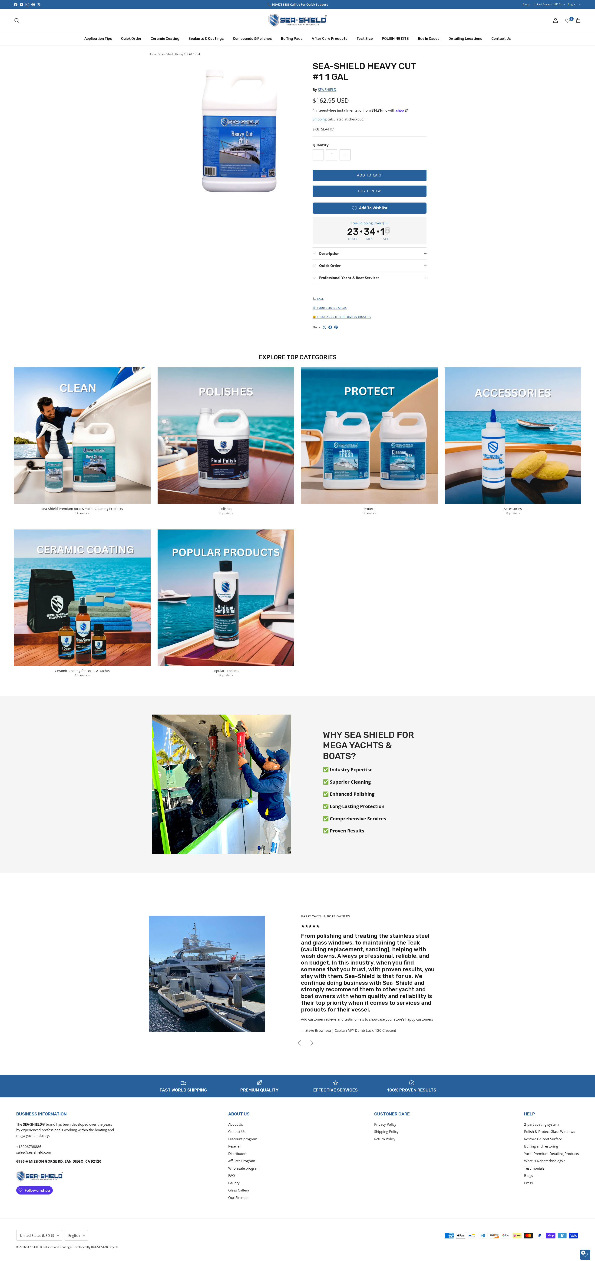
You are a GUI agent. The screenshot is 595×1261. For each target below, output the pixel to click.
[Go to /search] (17, 20)
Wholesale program (244, 1168)
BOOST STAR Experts (104, 1247)
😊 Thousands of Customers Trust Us (342, 317)
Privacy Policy (385, 1124)
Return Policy (384, 1139)
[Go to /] (297, 20)
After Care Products (329, 39)
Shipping (320, 119)
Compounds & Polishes (252, 39)
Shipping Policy (386, 1131)
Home (153, 54)
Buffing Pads (292, 39)
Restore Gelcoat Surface (543, 1139)
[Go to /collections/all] (207, 957)
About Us (235, 1124)
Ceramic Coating (165, 39)
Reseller (234, 1146)
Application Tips (98, 39)
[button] (235, 128)
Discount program (242, 1139)
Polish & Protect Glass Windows (549, 1131)
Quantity (321, 145)
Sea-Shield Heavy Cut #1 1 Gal (180, 54)
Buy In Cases (429, 39)
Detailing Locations (465, 39)
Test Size (365, 39)
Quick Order (131, 39)
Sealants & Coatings (206, 39)
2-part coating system (541, 1124)
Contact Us (501, 39)
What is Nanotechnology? (544, 1160)
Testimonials (534, 1168)
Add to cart (369, 175)
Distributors (237, 1153)
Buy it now (369, 191)
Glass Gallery (238, 1190)
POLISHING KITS (395, 39)
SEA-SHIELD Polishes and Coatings (48, 1247)
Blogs (526, 4)
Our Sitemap (238, 1197)
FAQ (231, 1175)
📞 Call (318, 298)
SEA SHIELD (327, 89)
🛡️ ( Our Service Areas (330, 307)
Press (528, 1183)
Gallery (234, 1183)
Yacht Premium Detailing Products (551, 1153)
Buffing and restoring (541, 1146)
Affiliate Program (241, 1160)
